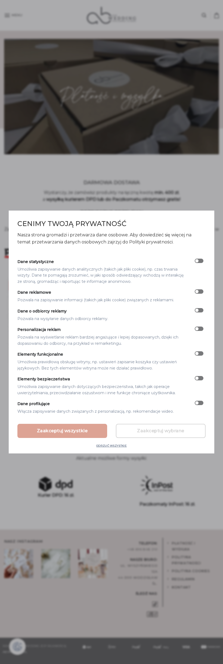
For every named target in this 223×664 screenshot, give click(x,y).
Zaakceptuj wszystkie (62, 430)
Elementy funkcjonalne (40, 354)
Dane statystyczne (35, 261)
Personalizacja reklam (39, 329)
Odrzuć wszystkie (111, 445)
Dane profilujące (33, 403)
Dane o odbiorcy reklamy (42, 311)
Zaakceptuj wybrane (160, 430)
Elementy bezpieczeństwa (43, 379)
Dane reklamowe (34, 292)
